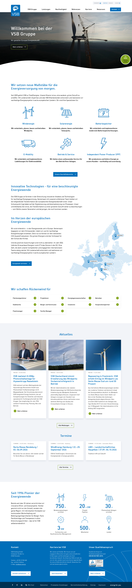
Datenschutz (44, 585)
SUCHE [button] (116, 3)
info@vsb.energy (21, 564)
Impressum (102, 585)
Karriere (88, 9)
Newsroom (101, 9)
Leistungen (46, 9)
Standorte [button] (96, 3)
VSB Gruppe (32, 9)
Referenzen (76, 9)
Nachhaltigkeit (61, 9)
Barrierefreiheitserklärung (79, 585)
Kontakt (114, 9)
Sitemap (92, 585)
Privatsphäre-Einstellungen (59, 585)
